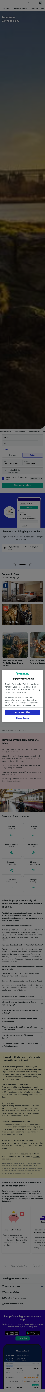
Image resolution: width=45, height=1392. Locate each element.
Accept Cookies (22, 712)
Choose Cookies (22, 718)
